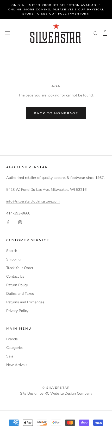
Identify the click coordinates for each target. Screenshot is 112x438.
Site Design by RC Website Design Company (56, 393)
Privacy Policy (17, 310)
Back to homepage (56, 113)
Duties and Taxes (20, 293)
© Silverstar (56, 387)
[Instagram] (20, 222)
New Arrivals (16, 364)
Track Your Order (19, 267)
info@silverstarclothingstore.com (33, 201)
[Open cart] (105, 33)
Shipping (13, 259)
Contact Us (15, 276)
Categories (14, 347)
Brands (12, 339)
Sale (9, 356)
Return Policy (17, 285)
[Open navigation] (7, 33)
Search (11, 250)
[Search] (96, 33)
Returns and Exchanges (25, 302)
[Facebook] (8, 222)
